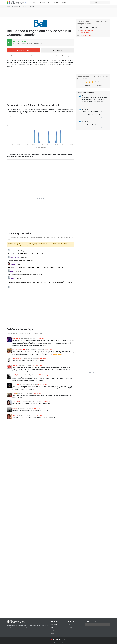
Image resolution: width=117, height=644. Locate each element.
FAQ (49, 2)
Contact (63, 2)
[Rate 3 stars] (92, 82)
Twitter (70, 624)
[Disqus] (40, 268)
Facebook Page (84, 32)
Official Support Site (85, 35)
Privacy (55, 2)
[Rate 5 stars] (98, 82)
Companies (41, 2)
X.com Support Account (86, 30)
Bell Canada (24, 6)
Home (33, 2)
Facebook (70, 627)
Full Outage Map (58, 50)
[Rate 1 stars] (87, 82)
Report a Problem (24, 50)
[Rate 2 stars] (90, 82)
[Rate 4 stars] (95, 82)
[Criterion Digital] (58, 639)
